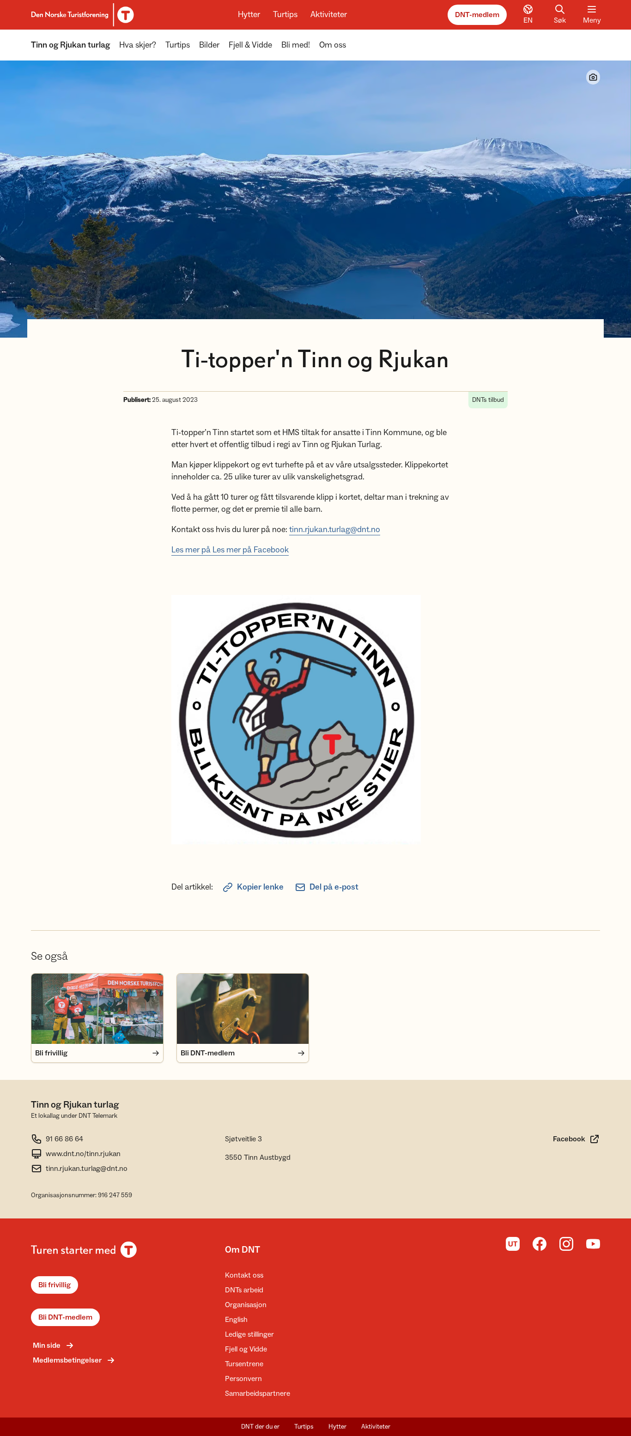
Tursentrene (244, 1364)
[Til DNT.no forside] (81, 14)
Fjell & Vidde (250, 45)
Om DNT (242, 1250)
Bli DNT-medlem (65, 1317)
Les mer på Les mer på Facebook (230, 550)
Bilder (209, 45)
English (236, 1319)
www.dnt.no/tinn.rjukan (83, 1153)
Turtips (285, 14)
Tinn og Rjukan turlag (70, 45)
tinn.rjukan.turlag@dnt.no (334, 529)
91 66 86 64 (64, 1139)
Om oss (332, 45)
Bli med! (295, 45)
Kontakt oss (244, 1275)
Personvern (243, 1378)
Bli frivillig (54, 1285)
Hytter (249, 14)
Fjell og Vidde (246, 1349)
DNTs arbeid (244, 1290)
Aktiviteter (328, 14)
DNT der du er (260, 1427)
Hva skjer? (137, 45)
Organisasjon (246, 1304)
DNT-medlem (477, 14)
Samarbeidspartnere (257, 1393)
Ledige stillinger (249, 1334)
